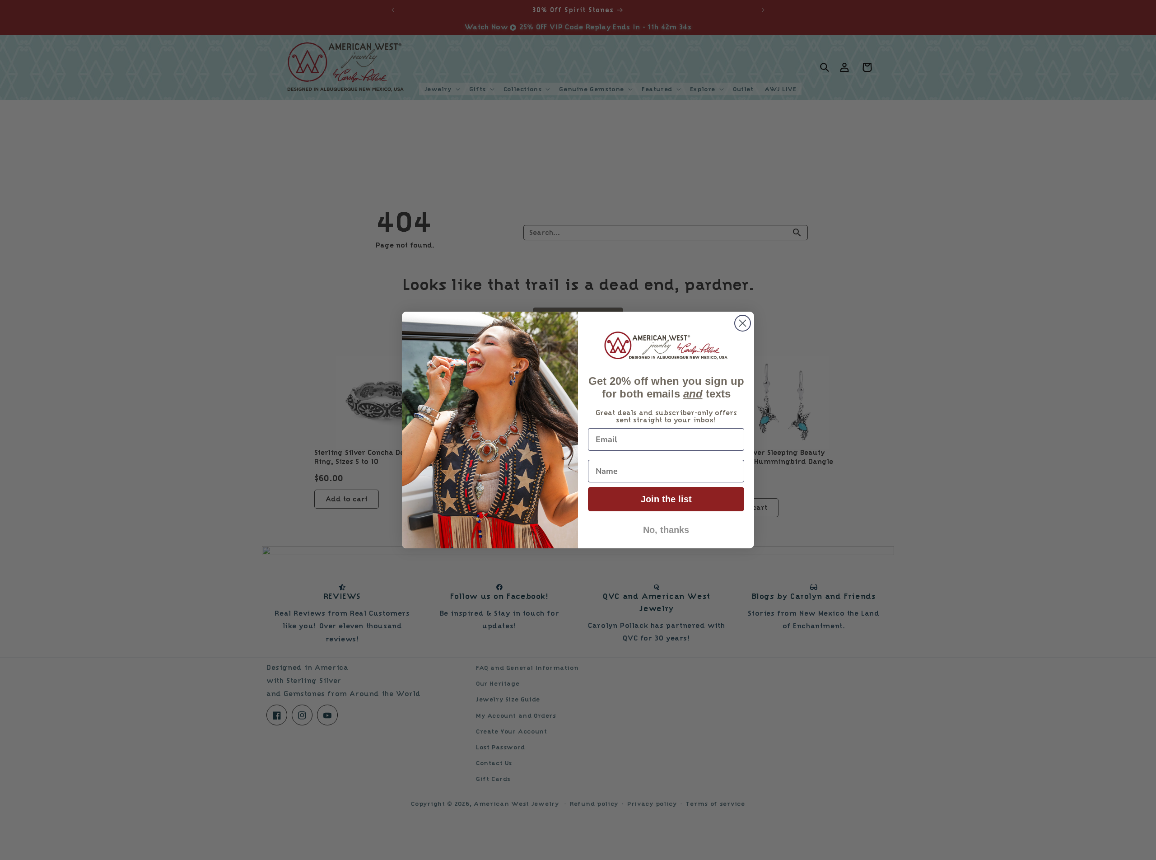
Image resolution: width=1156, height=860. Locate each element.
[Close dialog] (742, 323)
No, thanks (666, 530)
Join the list (666, 499)
